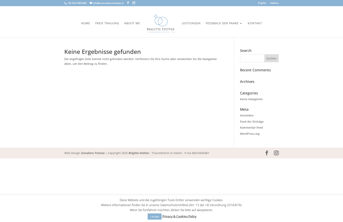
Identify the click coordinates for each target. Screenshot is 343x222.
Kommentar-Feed (251, 127)
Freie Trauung (107, 23)
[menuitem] (262, 4)
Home (85, 23)
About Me (132, 23)
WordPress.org (250, 134)
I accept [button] (154, 216)
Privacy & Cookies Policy (179, 216)
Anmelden (247, 115)
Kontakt (255, 23)
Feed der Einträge (252, 121)
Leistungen (191, 23)
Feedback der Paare (222, 23)
